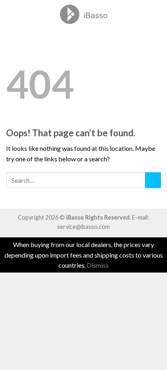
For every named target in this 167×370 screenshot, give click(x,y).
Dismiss (98, 265)
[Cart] (157, 14)
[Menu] (11, 14)
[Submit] (153, 180)
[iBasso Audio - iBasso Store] (83, 14)
